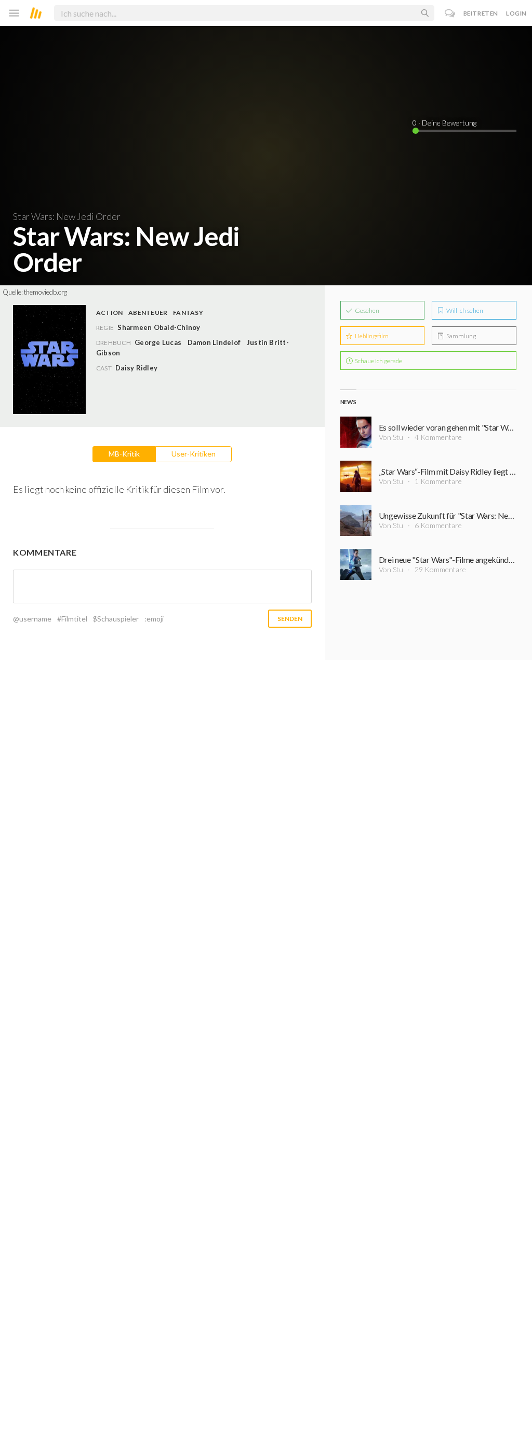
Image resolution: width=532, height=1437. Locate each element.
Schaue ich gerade (378, 361)
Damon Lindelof (214, 342)
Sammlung (460, 336)
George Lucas (158, 342)
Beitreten (480, 13)
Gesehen (366, 310)
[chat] (450, 13)
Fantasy (188, 312)
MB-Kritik (124, 453)
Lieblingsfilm (371, 336)
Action (109, 312)
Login (516, 13)
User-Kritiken (193, 453)
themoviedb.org (45, 292)
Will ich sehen (464, 310)
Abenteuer (147, 312)
